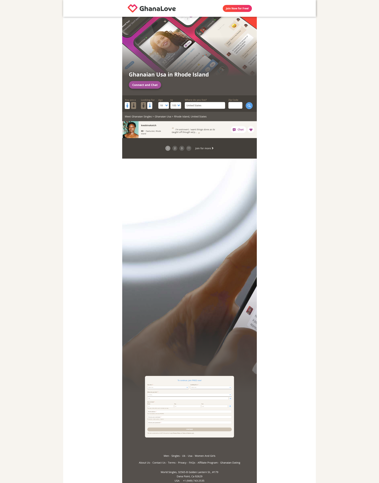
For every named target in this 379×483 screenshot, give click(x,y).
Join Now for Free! (237, 8)
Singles (175, 456)
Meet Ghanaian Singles (138, 116)
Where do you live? (196, 99)
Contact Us (158, 462)
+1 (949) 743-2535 (193, 480)
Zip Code (233, 99)
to (171, 99)
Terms (171, 462)
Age (160, 99)
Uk (183, 456)
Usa (190, 456)
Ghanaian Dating (230, 462)
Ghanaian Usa (163, 116)
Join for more (203, 148)
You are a (130, 99)
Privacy (182, 462)
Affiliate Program (208, 462)
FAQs (192, 462)
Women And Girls (205, 456)
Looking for (148, 99)
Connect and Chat (145, 85)
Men (166, 456)
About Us (144, 462)
